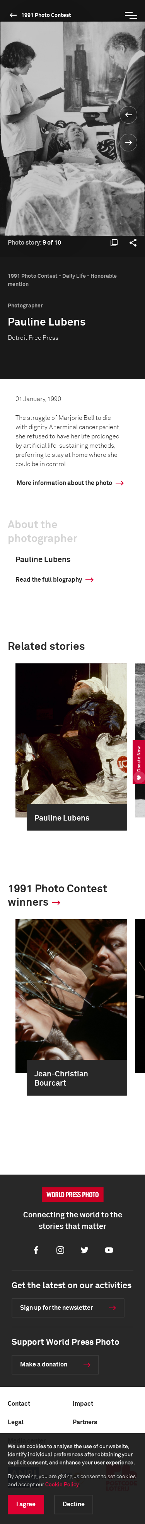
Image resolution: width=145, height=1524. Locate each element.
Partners (85, 1422)
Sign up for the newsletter (56, 1308)
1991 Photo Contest (46, 15)
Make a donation (43, 1364)
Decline (74, 1504)
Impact (83, 1404)
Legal (16, 1422)
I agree (26, 1504)
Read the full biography (48, 580)
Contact (19, 1404)
